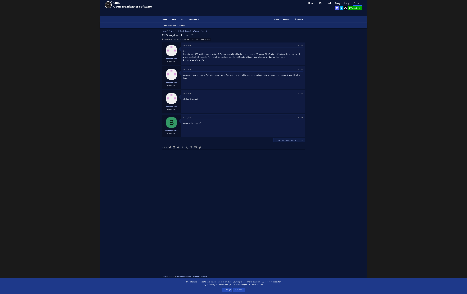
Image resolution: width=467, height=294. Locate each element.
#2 (302, 70)
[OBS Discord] (337, 8)
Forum (357, 3)
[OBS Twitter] (341, 8)
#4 (302, 118)
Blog (337, 3)
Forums (173, 19)
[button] (185, 19)
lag (188, 39)
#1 (302, 46)
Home (311, 3)
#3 (302, 94)
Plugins (181, 19)
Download (325, 3)
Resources (193, 19)
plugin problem (205, 39)
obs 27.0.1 (194, 39)
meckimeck (168, 39)
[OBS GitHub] (345, 8)
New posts (167, 25)
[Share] (298, 45)
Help (347, 3)
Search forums (179, 25)
